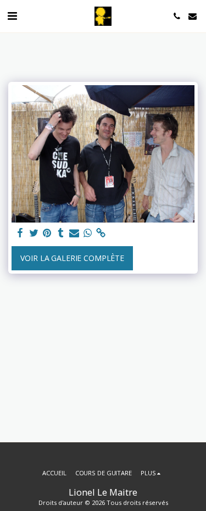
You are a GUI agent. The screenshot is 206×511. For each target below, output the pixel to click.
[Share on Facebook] (20, 233)
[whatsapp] (88, 233)
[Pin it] (47, 233)
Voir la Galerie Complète (72, 258)
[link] (101, 233)
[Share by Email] (74, 233)
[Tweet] (34, 233)
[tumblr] (61, 233)
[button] (12, 15)
